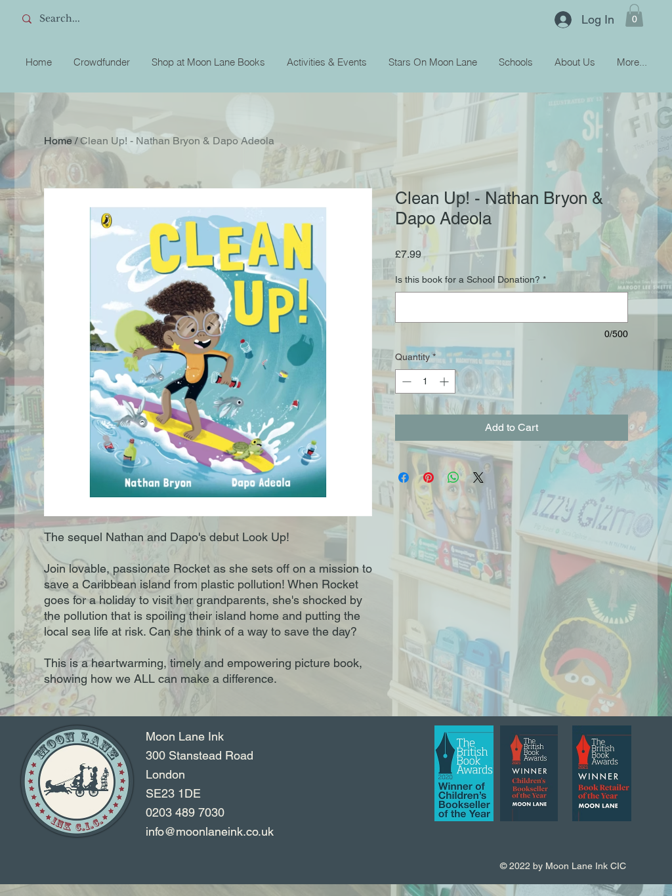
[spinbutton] (425, 381)
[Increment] (445, 381)
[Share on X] (478, 477)
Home (58, 140)
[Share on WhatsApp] (453, 477)
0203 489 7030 (185, 812)
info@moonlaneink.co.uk (210, 831)
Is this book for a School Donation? (470, 279)
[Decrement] (405, 381)
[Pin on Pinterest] (428, 477)
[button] (634, 15)
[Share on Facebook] (403, 477)
